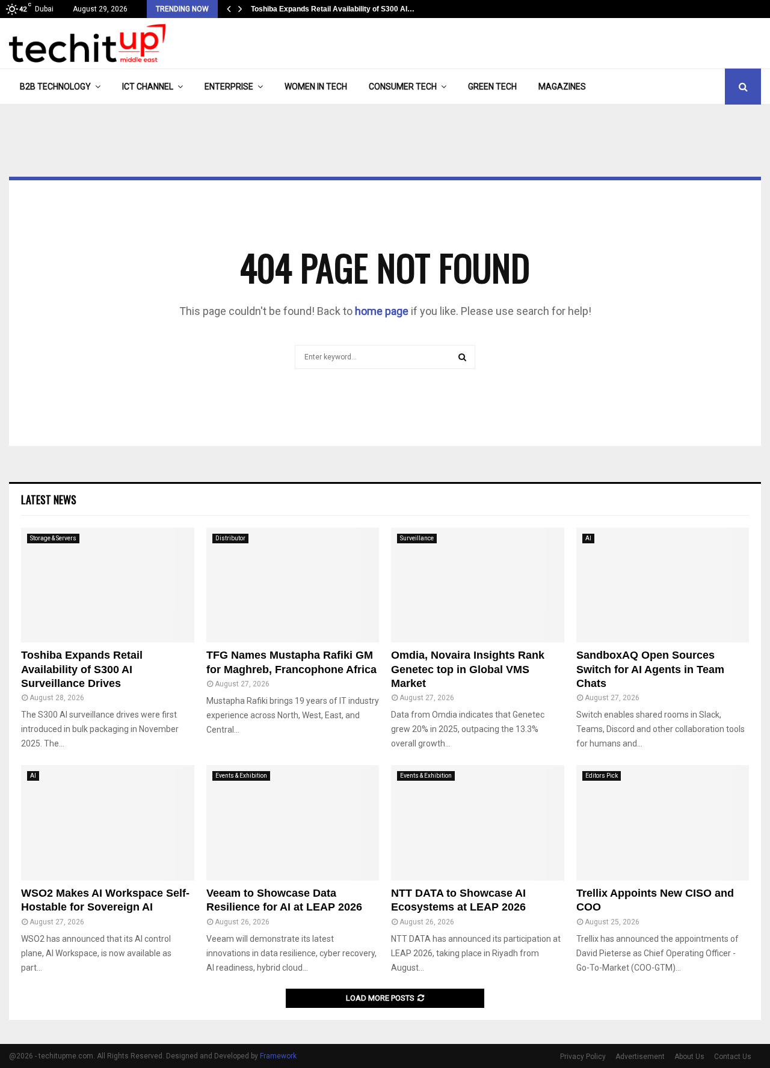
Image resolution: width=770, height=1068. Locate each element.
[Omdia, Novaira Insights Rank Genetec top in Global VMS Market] (477, 585)
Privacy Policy (583, 1056)
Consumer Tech (403, 86)
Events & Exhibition (241, 775)
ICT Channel (147, 86)
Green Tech (492, 86)
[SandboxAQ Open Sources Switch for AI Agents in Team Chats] (663, 585)
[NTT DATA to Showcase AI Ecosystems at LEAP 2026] (477, 822)
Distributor (230, 538)
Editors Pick (601, 775)
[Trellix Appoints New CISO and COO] (663, 822)
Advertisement (640, 1056)
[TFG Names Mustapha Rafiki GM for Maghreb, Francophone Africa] (293, 585)
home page (381, 311)
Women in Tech (316, 86)
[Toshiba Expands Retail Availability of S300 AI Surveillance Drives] (107, 585)
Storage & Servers (53, 538)
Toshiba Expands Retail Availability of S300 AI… (334, 9)
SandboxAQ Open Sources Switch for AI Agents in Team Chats (650, 669)
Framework (278, 1056)
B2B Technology (55, 86)
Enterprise (229, 86)
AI (588, 538)
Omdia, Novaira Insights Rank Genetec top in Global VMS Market (467, 669)
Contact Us (732, 1056)
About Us (689, 1056)
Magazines (562, 86)
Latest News (48, 499)
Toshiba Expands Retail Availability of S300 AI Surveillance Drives (82, 669)
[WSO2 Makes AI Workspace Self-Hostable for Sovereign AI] (107, 822)
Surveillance (417, 538)
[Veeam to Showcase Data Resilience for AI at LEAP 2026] (293, 822)
